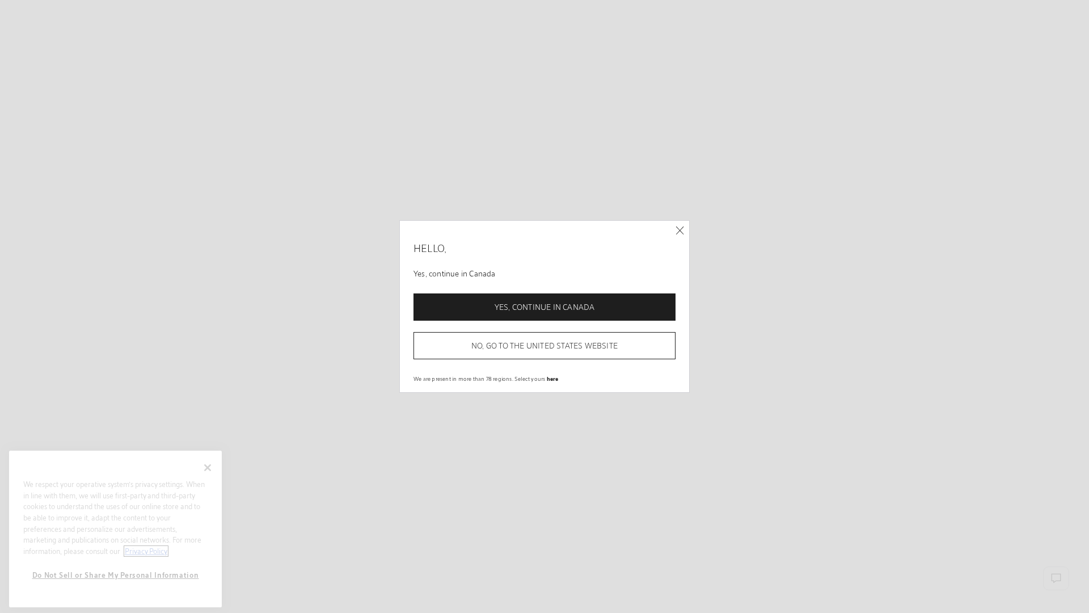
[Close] (680, 230)
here (553, 378)
